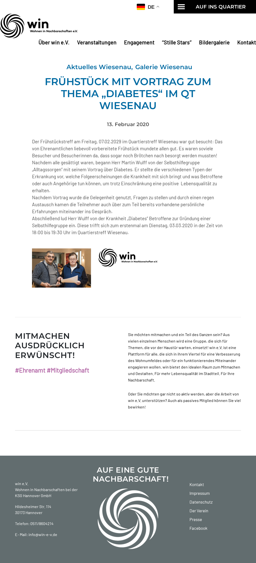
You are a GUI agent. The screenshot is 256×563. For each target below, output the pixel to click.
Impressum (200, 493)
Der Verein (199, 510)
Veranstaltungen (96, 42)
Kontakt (246, 42)
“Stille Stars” (177, 42)
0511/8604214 (42, 523)
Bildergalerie (214, 42)
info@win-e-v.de (42, 534)
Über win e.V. (54, 42)
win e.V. (21, 483)
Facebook (199, 528)
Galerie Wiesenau (163, 67)
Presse (196, 519)
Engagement (139, 42)
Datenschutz (201, 501)
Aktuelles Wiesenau (98, 67)
